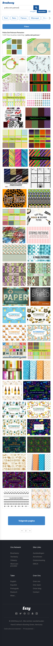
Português (14, 588)
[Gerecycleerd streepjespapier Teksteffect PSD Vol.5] (15, 296)
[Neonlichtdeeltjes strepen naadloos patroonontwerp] (15, 158)
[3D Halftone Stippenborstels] (13, 235)
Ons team (37, 585)
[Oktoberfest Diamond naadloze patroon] (37, 370)
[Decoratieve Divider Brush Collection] (16, 498)
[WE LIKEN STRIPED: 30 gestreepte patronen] (40, 296)
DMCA (35, 564)
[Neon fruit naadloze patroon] (39, 444)
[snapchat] (32, 613)
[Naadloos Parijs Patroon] (39, 64)
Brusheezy (14, 553)
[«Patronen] (14, 350)
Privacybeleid (28, 629)
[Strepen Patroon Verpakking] (39, 235)
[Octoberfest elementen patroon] (14, 427)
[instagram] (28, 613)
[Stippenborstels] (41, 178)
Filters (26, 26)
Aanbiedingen (38, 553)
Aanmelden (42, 11)
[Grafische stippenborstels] (14, 198)
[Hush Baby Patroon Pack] (15, 83)
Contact (36, 592)
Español (13, 585)
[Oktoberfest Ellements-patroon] (14, 315)
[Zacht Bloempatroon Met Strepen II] (39, 350)
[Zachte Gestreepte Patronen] (14, 138)
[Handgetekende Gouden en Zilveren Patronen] (39, 217)
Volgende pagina (26, 521)
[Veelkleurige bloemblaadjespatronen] (13, 99)
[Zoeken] (36, 7)
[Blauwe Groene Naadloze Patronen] (14, 47)
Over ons (36, 581)
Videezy (13, 560)
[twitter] (20, 613)
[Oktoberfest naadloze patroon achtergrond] (12, 390)
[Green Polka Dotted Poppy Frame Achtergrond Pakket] (14, 64)
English (13, 581)
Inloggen (33, 11)
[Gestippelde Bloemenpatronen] (39, 198)
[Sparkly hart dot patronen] (39, 99)
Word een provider (14, 565)
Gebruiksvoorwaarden (12, 629)
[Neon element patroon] (37, 390)
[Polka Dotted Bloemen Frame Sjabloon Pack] (39, 47)
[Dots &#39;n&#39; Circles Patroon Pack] (13, 117)
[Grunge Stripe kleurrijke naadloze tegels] (12, 370)
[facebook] (16, 613)
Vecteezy (14, 557)
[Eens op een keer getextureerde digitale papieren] (39, 274)
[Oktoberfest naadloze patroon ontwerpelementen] (39, 462)
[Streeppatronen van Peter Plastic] (16, 178)
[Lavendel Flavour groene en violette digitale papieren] (14, 274)
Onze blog (37, 588)
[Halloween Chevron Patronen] (38, 117)
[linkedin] (37, 613)
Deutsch (13, 592)
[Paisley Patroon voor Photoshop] (41, 498)
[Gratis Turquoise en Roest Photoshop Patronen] (14, 253)
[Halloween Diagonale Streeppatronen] (40, 158)
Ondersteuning (39, 560)
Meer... (13, 595)
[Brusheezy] (8, 3)
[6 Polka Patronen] (39, 253)
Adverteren (37, 557)
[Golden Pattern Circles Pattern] (14, 462)
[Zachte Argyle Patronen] (14, 217)
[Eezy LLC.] (26, 609)
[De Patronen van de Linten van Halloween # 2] (40, 83)
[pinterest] (25, 613)
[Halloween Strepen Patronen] (40, 138)
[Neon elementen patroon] (14, 480)
